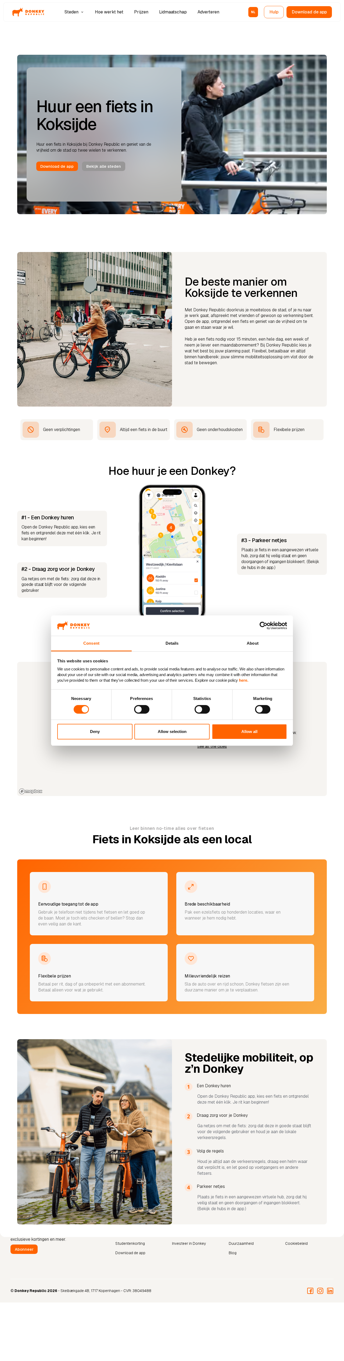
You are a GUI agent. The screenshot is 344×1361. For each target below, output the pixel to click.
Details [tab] (172, 643)
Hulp (274, 12)
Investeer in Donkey (189, 1243)
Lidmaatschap (173, 12)
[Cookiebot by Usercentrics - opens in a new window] (263, 626)
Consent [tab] (91, 643)
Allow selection (172, 731)
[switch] (141, 709)
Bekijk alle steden (103, 166)
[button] (74, 12)
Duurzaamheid (241, 1243)
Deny (95, 731)
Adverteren (208, 12)
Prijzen (141, 12)
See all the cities (212, 746)
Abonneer (24, 1249)
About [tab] (253, 643)
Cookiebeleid (296, 1243)
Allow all (249, 731)
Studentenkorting (130, 1243)
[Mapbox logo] (30, 791)
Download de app (309, 12)
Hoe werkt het (109, 12)
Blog (232, 1252)
